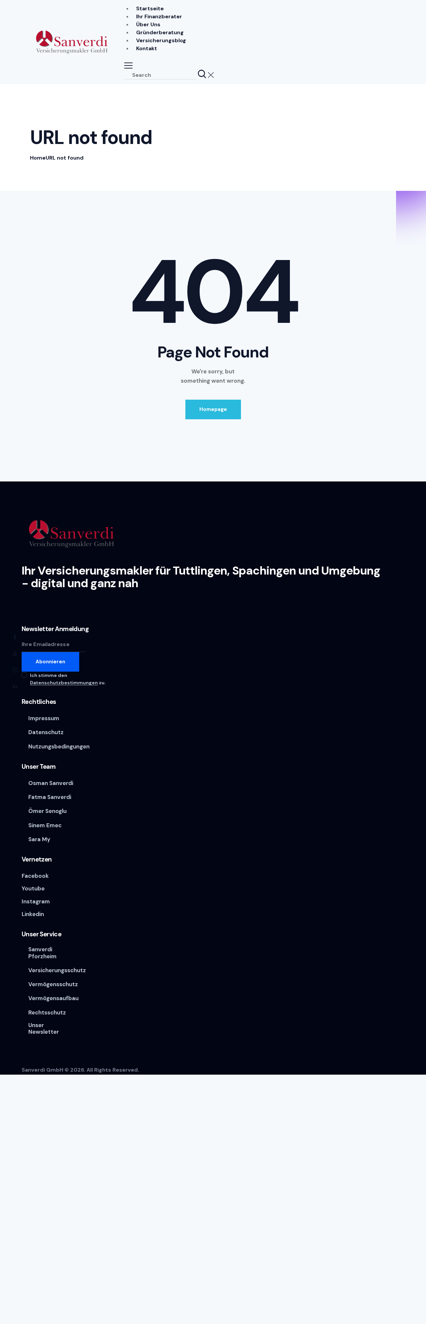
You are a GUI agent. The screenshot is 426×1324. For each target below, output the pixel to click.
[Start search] (202, 74)
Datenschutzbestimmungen (64, 682)
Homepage (213, 409)
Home (38, 157)
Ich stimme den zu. (68, 679)
